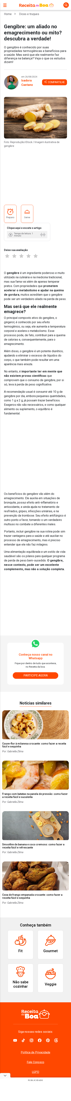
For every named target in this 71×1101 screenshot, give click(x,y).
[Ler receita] (11, 235)
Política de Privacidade (35, 1052)
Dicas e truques (29, 14)
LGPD (35, 1072)
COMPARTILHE (56, 82)
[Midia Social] (15, 1040)
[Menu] (5, 5)
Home (8, 14)
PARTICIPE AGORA (35, 675)
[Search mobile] (66, 5)
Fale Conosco (35, 1062)
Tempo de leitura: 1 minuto (23, 234)
